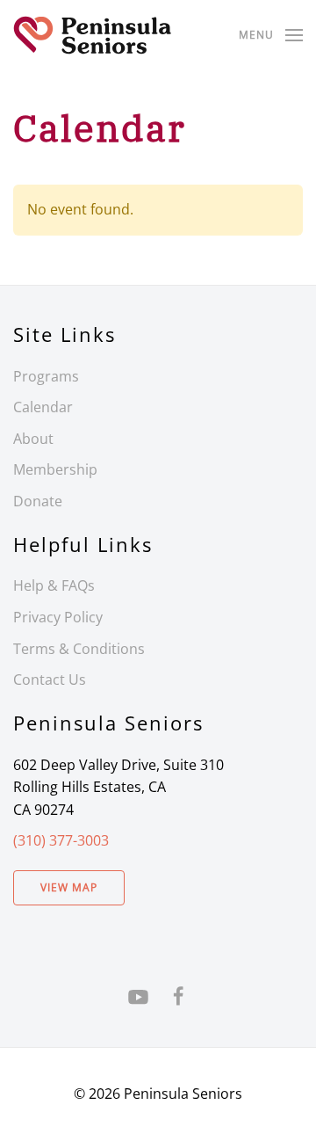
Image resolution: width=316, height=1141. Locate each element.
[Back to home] (92, 35)
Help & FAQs (54, 585)
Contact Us (49, 679)
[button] (271, 35)
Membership (55, 469)
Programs (46, 376)
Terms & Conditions (79, 648)
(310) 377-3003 (61, 840)
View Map (68, 887)
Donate (37, 501)
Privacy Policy (58, 617)
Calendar (43, 407)
